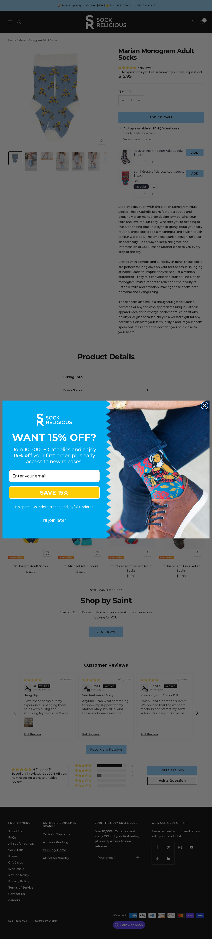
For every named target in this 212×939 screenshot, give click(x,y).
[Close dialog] (204, 405)
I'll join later (54, 520)
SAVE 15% (54, 492)
